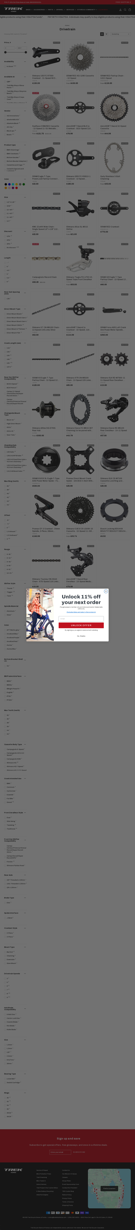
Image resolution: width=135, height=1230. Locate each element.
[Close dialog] (106, 591)
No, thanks (81, 636)
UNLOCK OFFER (81, 625)
